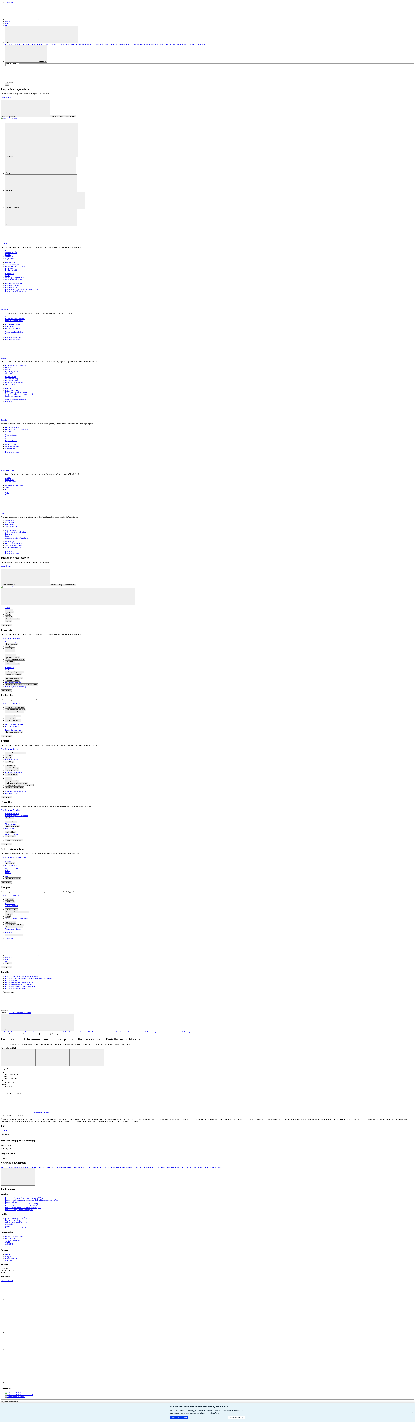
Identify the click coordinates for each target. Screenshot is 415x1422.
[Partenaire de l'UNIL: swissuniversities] (19, 1393)
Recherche (4, 309)
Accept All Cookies (179, 1418)
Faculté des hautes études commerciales (138, 44)
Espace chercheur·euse (13, 682)
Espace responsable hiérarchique (16, 687)
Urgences (8, 1260)
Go (7, 84)
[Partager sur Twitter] (52, 1057)
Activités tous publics (8, 470)
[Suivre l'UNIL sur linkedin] (21, 1366)
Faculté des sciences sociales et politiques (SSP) (21, 1204)
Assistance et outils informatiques (16, 918)
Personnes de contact (12, 726)
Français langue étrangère (14, 772)
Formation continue (11, 759)
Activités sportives (11, 906)
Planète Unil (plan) (11, 1258)
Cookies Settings (236, 1418)
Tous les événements (16, 1013)
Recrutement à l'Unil (12, 814)
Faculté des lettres (90, 44)
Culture (7, 876)
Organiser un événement (13, 929)
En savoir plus (6, 97)
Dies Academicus (11, 865)
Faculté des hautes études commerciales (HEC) (21, 1206)
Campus (3, 513)
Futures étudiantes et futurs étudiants (17, 1218)
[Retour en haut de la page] (18, 1177)
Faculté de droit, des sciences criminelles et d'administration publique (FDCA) (31, 1200)
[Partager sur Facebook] (18, 1057)
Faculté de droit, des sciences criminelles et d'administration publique (61, 44)
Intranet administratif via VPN (15, 1228)
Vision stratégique (11, 642)
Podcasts (8, 873)
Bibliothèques (10, 904)
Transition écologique (12, 1240)
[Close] (412, 1412)
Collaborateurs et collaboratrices (16, 1222)
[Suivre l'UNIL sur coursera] (21, 1382)
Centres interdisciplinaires (14, 724)
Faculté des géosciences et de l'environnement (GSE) (23, 1208)
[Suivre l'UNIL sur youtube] (21, 1332)
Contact (7, 1254)
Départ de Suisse (11, 828)
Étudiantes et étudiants (12, 1220)
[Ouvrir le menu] (101, 596)
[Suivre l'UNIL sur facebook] (21, 1299)
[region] (207, 1412)
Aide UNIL (9, 1244)
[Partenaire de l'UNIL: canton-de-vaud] (19, 1395)
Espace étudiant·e (11, 793)
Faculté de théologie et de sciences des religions (21, 44)
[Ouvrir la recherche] (34, 596)
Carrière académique (12, 834)
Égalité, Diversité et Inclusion (15, 1236)
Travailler (4, 420)
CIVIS (7, 670)
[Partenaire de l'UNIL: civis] (15, 1397)
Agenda (8, 861)
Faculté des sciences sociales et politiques (111, 44)
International (9, 668)
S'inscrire (4, 1090)
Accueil (7, 608)
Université (4, 243)
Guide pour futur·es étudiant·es (15, 791)
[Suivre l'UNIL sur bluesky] (21, 1316)
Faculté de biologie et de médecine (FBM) (19, 1210)
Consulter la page (10, 638)
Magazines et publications (14, 869)
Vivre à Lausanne (11, 824)
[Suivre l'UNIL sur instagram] (21, 1349)
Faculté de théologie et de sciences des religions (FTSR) (24, 1198)
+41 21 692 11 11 (7, 1281)
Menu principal (6, 625)
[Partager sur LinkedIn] (87, 1057)
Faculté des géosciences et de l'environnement (167, 44)
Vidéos (7, 871)
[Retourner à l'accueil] (10, 118)
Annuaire (8, 1256)
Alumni (7, 1226)
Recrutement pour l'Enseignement (16, 816)
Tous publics (27, 1013)
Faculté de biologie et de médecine (194, 44)
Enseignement (10, 1238)
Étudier (3, 358)
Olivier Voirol (5, 1130)
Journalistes (9, 1224)
